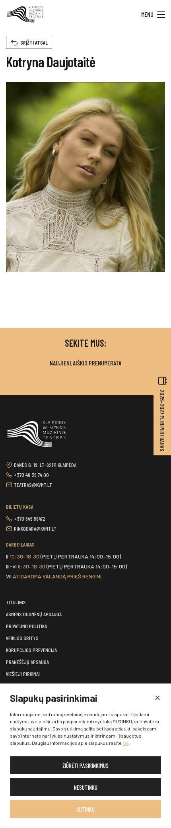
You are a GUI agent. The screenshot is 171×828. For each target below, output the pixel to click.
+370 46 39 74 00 (31, 474)
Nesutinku (85, 787)
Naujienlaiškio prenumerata (85, 363)
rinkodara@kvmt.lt (35, 528)
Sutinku (85, 809)
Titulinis (16, 602)
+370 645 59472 (29, 518)
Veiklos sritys (22, 638)
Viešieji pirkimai (23, 673)
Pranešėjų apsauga (27, 661)
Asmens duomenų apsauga (34, 614)
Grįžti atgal (34, 42)
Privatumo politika (26, 626)
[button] (157, 698)
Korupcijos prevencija (31, 649)
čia (125, 743)
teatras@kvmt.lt (33, 484)
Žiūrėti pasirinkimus (85, 765)
